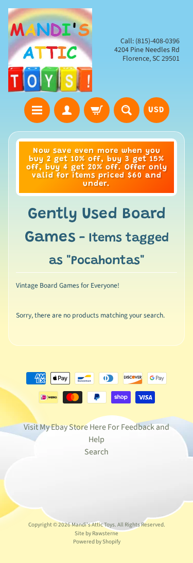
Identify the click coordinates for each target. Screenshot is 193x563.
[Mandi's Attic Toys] (50, 50)
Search (96, 452)
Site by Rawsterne (96, 533)
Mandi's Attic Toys (93, 525)
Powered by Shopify (96, 542)
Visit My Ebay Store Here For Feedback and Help (96, 433)
